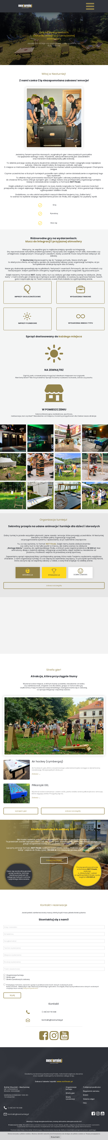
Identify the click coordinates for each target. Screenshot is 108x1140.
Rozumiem (55, 1137)
